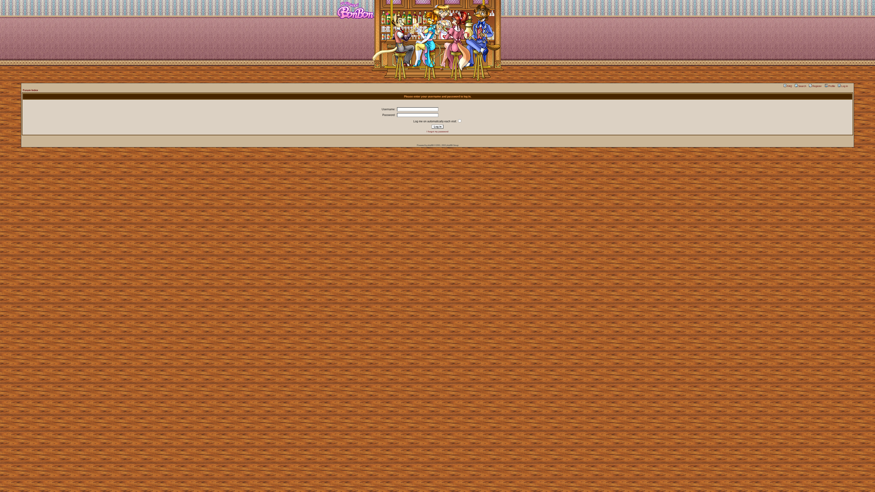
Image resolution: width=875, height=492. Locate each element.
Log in (844, 86)
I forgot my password (437, 131)
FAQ (789, 86)
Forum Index (30, 90)
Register (817, 86)
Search (802, 86)
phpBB (430, 145)
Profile (831, 86)
